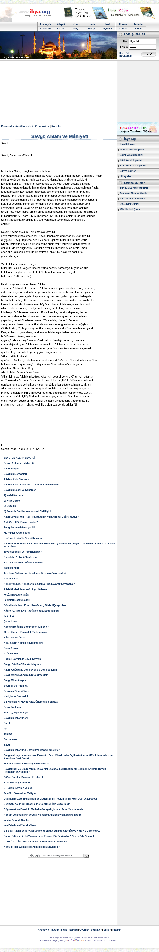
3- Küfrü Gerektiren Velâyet (20, 793)
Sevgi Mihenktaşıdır (15, 680)
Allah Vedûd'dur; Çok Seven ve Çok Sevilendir (31, 669)
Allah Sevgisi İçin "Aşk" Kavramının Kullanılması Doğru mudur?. (41, 516)
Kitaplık (116, 929)
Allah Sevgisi (11, 468)
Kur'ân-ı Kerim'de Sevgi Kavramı (23, 538)
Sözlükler (45, 28)
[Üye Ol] (124, 53)
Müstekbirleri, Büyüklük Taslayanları (25, 632)
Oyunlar (107, 28)
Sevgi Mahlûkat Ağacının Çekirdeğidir (26, 675)
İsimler (139, 28)
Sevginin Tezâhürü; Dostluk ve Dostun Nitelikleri (32, 750)
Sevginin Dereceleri (15, 473)
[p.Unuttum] (126, 56)
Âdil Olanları (11, 578)
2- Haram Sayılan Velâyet (18, 788)
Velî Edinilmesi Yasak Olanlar (21, 825)
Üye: (125, 41)
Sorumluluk (10, 739)
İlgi (5, 728)
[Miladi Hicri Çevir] (138, 133)
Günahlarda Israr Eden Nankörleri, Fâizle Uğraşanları (35, 605)
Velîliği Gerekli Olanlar (16, 820)
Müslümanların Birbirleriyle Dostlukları (26, 763)
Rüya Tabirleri (69, 929)
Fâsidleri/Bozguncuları (17, 600)
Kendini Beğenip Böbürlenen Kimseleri (26, 626)
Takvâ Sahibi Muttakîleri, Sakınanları (25, 562)
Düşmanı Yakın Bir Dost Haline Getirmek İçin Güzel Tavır (37, 804)
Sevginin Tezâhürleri (16, 717)
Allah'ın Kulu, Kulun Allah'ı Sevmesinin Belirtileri (32, 484)
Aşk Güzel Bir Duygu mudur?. (21, 522)
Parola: (124, 47)
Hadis (92, 24)
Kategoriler (42, 126)
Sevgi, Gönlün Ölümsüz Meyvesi (22, 664)
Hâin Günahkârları (14, 637)
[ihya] (29, 21)
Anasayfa (45, 24)
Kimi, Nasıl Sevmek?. (16, 696)
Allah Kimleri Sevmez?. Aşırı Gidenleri (26, 589)
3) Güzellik (10, 506)
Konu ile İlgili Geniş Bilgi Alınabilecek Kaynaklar (32, 846)
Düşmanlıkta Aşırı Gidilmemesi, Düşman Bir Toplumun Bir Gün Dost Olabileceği (50, 798)
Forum (123, 24)
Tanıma (8, 734)
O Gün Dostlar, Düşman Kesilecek (24, 777)
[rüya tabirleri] (110, 18)
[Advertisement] (79, 91)
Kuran (76, 24)
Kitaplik (61, 24)
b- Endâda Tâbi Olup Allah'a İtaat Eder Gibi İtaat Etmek (36, 841)
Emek (7, 723)
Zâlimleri (9, 616)
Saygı (7, 744)
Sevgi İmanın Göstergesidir (20, 527)
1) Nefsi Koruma (13, 495)
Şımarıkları (10, 621)
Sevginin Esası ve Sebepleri (20, 490)
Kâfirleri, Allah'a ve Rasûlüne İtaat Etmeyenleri (31, 610)
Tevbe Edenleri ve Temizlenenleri (23, 551)
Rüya (76, 28)
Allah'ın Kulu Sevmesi (16, 479)
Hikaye (92, 28)
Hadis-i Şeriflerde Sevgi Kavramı (23, 659)
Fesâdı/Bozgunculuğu (16, 594)
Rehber (123, 28)
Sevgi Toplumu (12, 707)
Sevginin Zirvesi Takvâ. (17, 691)
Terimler (138, 24)
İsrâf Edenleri (11, 653)
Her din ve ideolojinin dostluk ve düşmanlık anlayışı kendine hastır (42, 814)
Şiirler (107, 929)
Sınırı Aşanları (12, 648)
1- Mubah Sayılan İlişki (17, 782)
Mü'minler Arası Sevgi (17, 532)
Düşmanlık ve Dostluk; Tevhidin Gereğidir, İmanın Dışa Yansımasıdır (43, 809)
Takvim (61, 28)
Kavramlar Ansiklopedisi (17, 126)
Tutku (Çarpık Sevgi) (16, 712)
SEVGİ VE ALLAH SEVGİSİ (19, 457)
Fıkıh (107, 24)
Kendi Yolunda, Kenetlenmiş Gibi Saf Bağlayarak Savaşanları (39, 584)
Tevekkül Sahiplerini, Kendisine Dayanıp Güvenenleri (35, 573)
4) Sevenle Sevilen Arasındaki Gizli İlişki (27, 511)
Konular (56, 126)
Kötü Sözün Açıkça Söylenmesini (23, 642)
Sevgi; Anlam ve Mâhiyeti (19, 463)
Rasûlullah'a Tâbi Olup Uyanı (20, 557)
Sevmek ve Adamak (16, 685)
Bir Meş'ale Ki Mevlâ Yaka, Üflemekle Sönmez (31, 701)
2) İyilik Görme (12, 500)
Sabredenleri (11, 567)
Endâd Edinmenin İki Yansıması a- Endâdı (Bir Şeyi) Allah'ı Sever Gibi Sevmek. (49, 836)
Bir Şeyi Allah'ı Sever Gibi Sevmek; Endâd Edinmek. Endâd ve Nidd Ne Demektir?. (52, 830)
